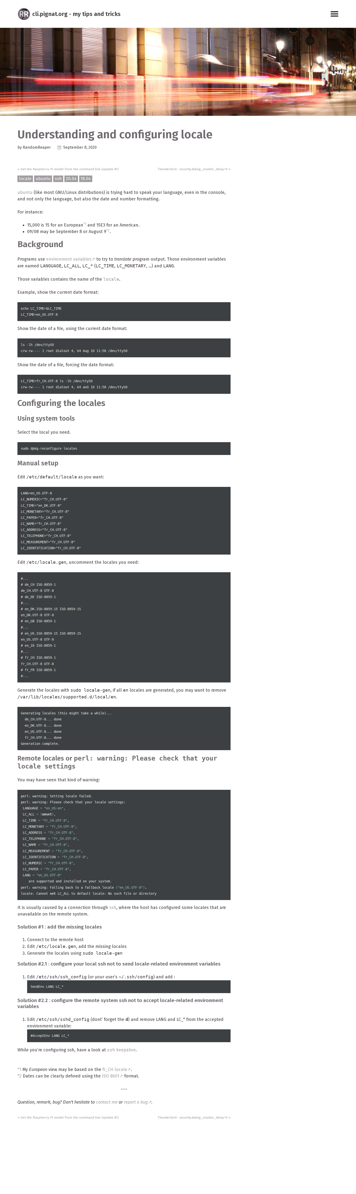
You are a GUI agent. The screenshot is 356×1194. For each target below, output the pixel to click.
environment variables (69, 259)
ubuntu (43, 178)
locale (25, 178)
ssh (58, 178)
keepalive (121, 1050)
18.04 (85, 178)
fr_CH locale (114, 1069)
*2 (107, 230)
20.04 (71, 178)
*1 (84, 224)
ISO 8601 (110, 1076)
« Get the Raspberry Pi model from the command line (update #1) (68, 169)
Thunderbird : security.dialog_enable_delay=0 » (194, 169)
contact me (106, 1102)
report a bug (136, 1102)
